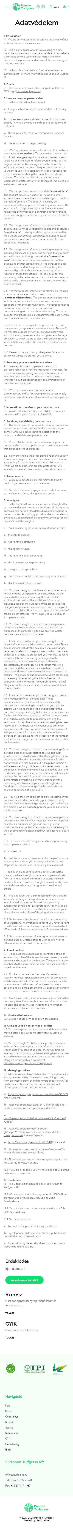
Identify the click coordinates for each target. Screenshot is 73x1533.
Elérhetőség (12, 1444)
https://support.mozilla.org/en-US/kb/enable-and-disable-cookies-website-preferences (35, 1106)
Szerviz (9, 1427)
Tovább (9, 1313)
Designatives (43, 1520)
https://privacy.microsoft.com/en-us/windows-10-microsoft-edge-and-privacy (34, 1150)
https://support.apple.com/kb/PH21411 (30, 1142)
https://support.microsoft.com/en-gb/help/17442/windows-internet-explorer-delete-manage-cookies (32, 1132)
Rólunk (9, 1422)
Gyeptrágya (11, 1416)
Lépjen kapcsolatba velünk (24, 1280)
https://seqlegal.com (28, 91)
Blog (8, 1449)
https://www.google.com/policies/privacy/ (28, 1063)
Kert (7, 1405)
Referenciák (12, 1433)
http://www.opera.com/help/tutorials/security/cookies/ (35, 1118)
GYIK (8, 1438)
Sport (8, 1411)
